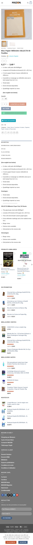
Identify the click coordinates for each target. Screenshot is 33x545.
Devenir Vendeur (6, 454)
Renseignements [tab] (6, 158)
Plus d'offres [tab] (5, 152)
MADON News (5, 482)
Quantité (3, 96)
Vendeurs (17, 532)
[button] (2, 3)
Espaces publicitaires (7, 462)
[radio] (3, 99)
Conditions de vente (7, 465)
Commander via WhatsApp (15, 113)
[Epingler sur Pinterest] (14, 132)
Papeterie (20, 48)
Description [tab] (5, 142)
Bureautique (12, 48)
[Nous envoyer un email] (11, 495)
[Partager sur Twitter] (8, 132)
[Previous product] (5, 61)
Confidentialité (5, 490)
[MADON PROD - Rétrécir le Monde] (16, 3)
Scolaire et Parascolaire (10, 129)
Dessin (12, 127)
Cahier (8, 127)
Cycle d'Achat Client (7, 440)
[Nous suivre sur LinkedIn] (14, 495)
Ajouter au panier (17, 104)
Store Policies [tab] (5, 155)
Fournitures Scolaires (19, 127)
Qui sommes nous (9, 529)
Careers (25, 529)
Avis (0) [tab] (3, 148)
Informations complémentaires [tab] (11, 145)
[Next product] (2, 61)
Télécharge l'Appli (6, 445)
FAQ (22, 529)
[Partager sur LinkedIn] (17, 132)
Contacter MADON (6, 442)
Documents (10, 532)
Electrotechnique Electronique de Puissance (8, 269)
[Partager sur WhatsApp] (2, 132)
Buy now (6, 108)
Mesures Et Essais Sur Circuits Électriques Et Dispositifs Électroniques (23, 270)
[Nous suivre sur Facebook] (2, 495)
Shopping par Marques (8, 437)
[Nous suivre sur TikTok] (8, 495)
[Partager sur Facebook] (5, 132)
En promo (25, 530)
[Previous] (3, 24)
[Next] (29, 24)
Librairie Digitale (13, 56)
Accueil (3, 48)
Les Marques (14, 530)
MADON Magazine (6, 485)
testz (20, 530)
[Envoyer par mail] (11, 132)
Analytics (23, 532)
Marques (7, 530)
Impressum (4, 488)
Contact (17, 529)
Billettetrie (4, 459)
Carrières (4, 479)
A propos (4, 477)
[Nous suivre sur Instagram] (5, 495)
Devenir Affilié (5, 457)
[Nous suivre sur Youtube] (17, 495)
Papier (2, 129)
